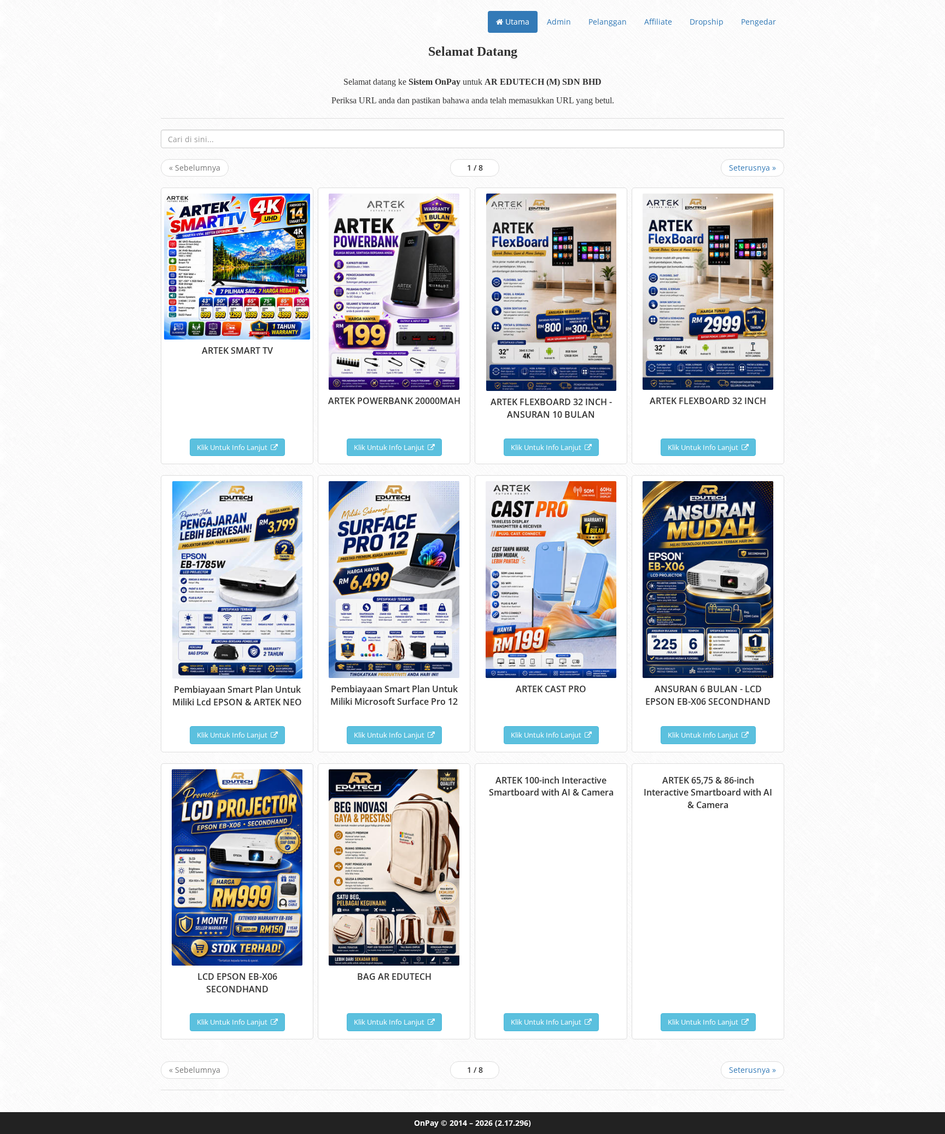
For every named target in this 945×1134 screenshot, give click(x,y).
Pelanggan (607, 21)
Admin (559, 21)
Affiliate (658, 21)
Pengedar (758, 21)
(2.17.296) (513, 1123)
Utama (516, 21)
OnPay (426, 1123)
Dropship (707, 21)
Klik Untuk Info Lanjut (234, 447)
